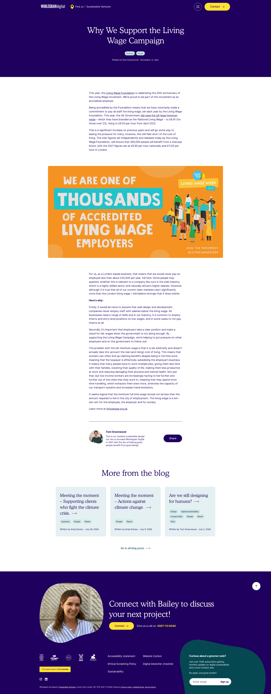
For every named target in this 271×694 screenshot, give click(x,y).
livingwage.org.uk (116, 408)
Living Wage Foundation (120, 93)
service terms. (150, 687)
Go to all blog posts (132, 548)
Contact (215, 6)
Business (129, 53)
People (140, 53)
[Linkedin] (46, 679)
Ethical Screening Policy (122, 663)
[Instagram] (41, 679)
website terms (138, 687)
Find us (79, 6)
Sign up (224, 681)
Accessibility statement (121, 656)
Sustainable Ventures (67, 687)
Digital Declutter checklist (158, 663)
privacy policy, (127, 687)
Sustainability (116, 671)
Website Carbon (152, 656)
